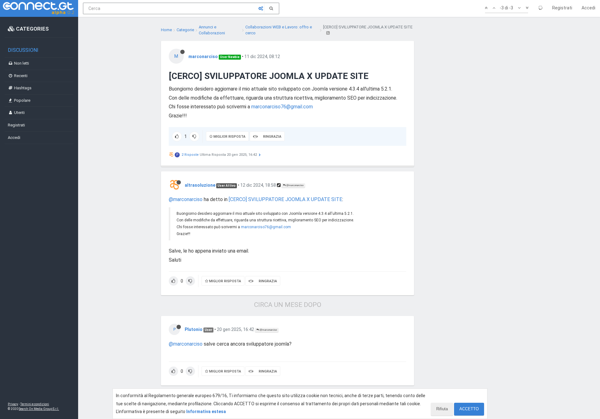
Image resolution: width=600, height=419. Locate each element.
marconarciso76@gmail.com (282, 107)
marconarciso (203, 56)
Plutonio (193, 329)
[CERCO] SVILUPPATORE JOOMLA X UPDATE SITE (285, 199)
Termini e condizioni (34, 404)
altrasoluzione (200, 185)
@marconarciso (294, 185)
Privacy (13, 404)
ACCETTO (469, 409)
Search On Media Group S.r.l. (39, 409)
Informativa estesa (206, 411)
